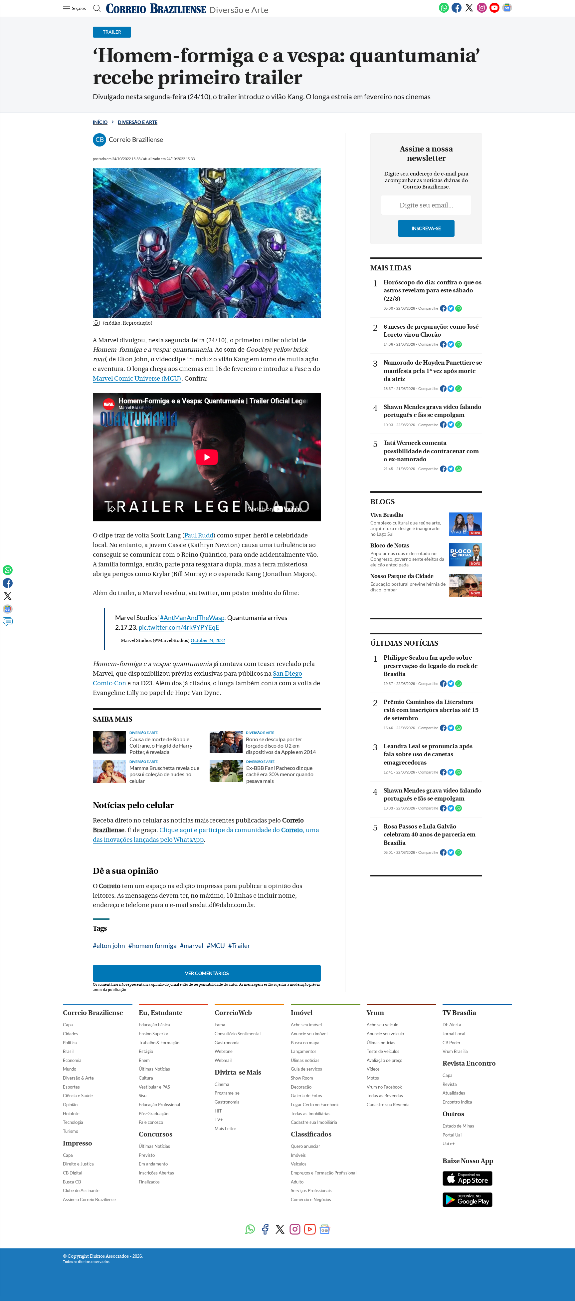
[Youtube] (494, 11)
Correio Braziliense (93, 1013)
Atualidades (454, 1093)
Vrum (375, 1013)
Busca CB (72, 1181)
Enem (144, 1060)
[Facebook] (457, 11)
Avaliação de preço (384, 1060)
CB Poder (452, 1042)
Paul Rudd (198, 535)
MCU (217, 945)
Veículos (298, 1163)
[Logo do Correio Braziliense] (156, 8)
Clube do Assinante (81, 1190)
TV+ (219, 1119)
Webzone (224, 1051)
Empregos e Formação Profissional (323, 1172)
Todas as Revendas (385, 1095)
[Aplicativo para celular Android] (467, 1200)
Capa (68, 1024)
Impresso (77, 1143)
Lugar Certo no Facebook (315, 1104)
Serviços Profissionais (311, 1190)
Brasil (68, 1051)
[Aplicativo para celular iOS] (467, 1179)
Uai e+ (449, 1143)
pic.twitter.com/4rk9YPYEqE (179, 627)
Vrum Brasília (455, 1051)
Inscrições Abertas (156, 1172)
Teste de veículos (383, 1051)
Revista (450, 1084)
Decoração (301, 1087)
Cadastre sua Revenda (388, 1104)
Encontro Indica (457, 1102)
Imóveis (298, 1155)
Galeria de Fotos (306, 1095)
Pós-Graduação (153, 1113)
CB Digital (72, 1172)
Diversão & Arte (78, 1078)
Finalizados (149, 1181)
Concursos (155, 1134)
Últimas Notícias (154, 1069)
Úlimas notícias (305, 1060)
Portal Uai (452, 1135)
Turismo (70, 1131)
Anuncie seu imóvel (309, 1033)
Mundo (69, 1069)
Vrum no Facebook (384, 1087)
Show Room (302, 1078)
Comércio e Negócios (311, 1199)
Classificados (311, 1134)
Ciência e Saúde (78, 1095)
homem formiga (154, 945)
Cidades (70, 1033)
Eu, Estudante (160, 1013)
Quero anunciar (305, 1146)
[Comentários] (8, 624)
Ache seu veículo (382, 1024)
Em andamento (153, 1163)
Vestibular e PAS (154, 1087)
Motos (373, 1078)
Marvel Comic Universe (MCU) (137, 378)
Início (100, 122)
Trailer (241, 945)
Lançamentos (303, 1051)
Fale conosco (151, 1122)
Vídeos (373, 1069)
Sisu (142, 1095)
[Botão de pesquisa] (95, 8)
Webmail (223, 1060)
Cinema (222, 1084)
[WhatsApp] (444, 11)
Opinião (70, 1104)
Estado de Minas (458, 1126)
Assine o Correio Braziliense (89, 1199)
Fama (220, 1024)
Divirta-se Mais (238, 1072)
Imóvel (301, 1013)
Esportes (71, 1087)
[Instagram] (482, 11)
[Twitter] (469, 11)
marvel (193, 945)
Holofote (71, 1113)
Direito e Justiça (78, 1163)
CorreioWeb (233, 1013)
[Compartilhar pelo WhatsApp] (458, 310)
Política (70, 1042)
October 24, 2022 (208, 640)
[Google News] (507, 11)
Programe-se (227, 1093)
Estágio (146, 1051)
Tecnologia (73, 1122)
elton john (110, 945)
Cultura (146, 1078)
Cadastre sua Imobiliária (314, 1122)
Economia (72, 1060)
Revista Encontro (469, 1063)
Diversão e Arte (239, 9)
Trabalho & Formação (159, 1042)
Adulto (297, 1181)
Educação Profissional (159, 1104)
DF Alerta (452, 1024)
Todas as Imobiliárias (310, 1113)
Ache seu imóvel (306, 1024)
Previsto (147, 1155)
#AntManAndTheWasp (192, 617)
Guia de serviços (306, 1069)
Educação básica (154, 1024)
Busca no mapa (305, 1042)
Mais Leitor (225, 1128)
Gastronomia (227, 1042)
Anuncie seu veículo (385, 1033)
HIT (218, 1111)
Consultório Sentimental (238, 1033)
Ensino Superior (153, 1033)
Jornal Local (454, 1033)
